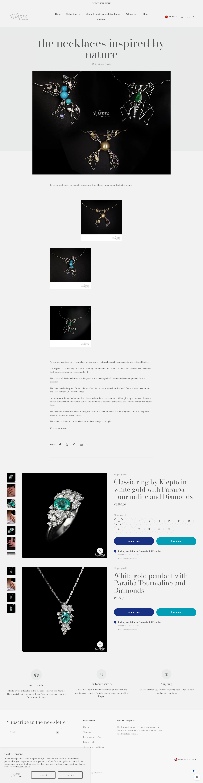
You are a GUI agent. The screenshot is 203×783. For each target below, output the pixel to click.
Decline (70, 775)
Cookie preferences (94, 772)
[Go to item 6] (11, 544)
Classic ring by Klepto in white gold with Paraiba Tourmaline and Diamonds (153, 489)
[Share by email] (81, 444)
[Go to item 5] (11, 530)
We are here (82, 689)
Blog (145, 13)
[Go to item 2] (11, 491)
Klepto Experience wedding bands (103, 13)
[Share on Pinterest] (74, 444)
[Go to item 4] (11, 517)
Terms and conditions (93, 747)
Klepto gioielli (120, 474)
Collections (71, 13)
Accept (43, 775)
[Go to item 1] (11, 478)
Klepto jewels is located (19, 690)
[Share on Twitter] (67, 444)
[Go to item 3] (11, 504)
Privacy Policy (23, 766)
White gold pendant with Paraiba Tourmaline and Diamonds (151, 583)
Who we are (132, 13)
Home (58, 13)
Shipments (88, 732)
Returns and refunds (93, 737)
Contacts (101, 19)
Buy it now (176, 541)
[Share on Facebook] (60, 444)
